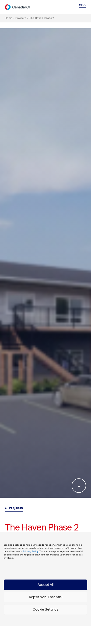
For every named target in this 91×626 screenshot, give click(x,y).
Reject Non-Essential (45, 597)
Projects (20, 18)
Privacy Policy (30, 551)
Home (8, 18)
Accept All (45, 585)
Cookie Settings (45, 609)
